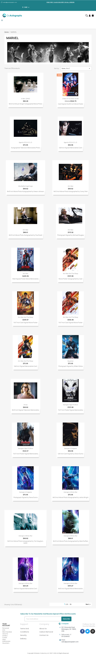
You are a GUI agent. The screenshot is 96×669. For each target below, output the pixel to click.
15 (71, 604)
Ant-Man (70, 186)
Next (88, 604)
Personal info (5, 629)
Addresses (6, 641)
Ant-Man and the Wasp (70, 273)
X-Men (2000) (25, 98)
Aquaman (71, 361)
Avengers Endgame (70, 448)
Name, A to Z (76, 68)
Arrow (25, 405)
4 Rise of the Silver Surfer (70, 98)
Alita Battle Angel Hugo (25, 186)
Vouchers (5, 643)
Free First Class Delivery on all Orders (60, 2)
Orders (5, 636)
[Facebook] (82, 631)
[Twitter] (87, 631)
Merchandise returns (7, 633)
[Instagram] (92, 631)
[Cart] (93, 15)
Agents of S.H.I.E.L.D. (25, 142)
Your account (6, 625)
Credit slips (4, 638)
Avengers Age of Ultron (70, 405)
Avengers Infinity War (70, 492)
